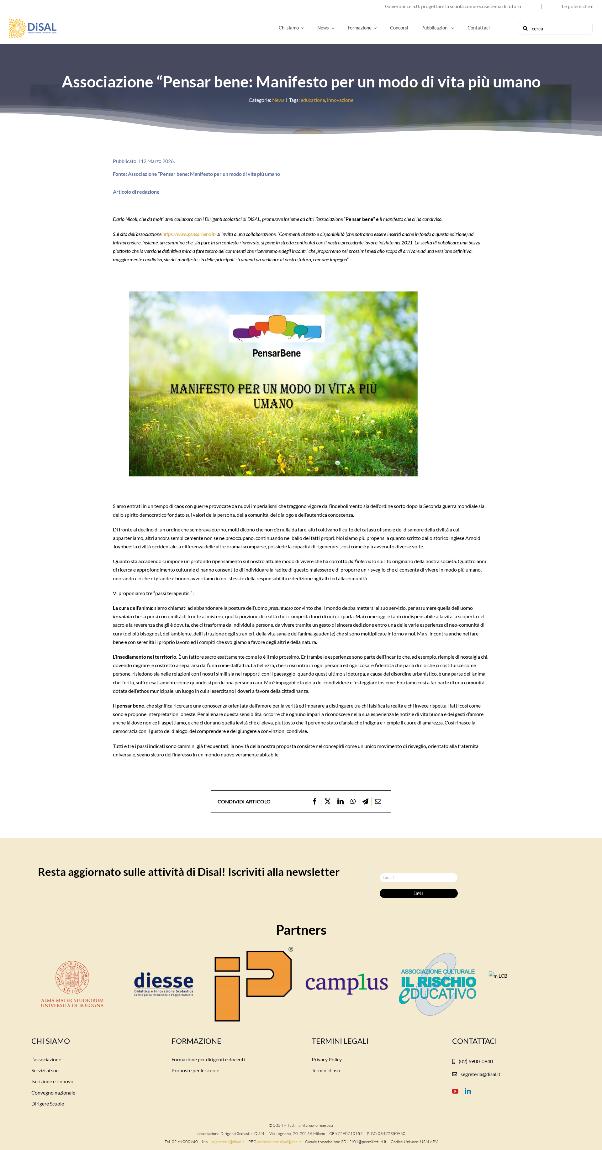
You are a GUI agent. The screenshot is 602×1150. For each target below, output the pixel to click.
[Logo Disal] (32, 21)
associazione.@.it (279, 1141)
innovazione (340, 100)
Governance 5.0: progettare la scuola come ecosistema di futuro (405, 6)
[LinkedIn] (340, 801)
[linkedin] (468, 1091)
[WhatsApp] (353, 801)
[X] (327, 801)
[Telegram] (365, 801)
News (278, 100)
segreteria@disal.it (227, 1141)
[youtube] (455, 1091)
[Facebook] (315, 801)
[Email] (378, 801)
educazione (313, 100)
